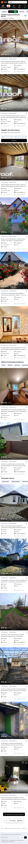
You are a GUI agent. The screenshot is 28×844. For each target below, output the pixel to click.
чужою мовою (5, 837)
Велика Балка (5, 58)
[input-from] (7, 136)
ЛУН (2, 828)
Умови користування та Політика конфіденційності (11, 834)
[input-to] (20, 136)
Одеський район (12, 58)
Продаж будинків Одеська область (12, 828)
